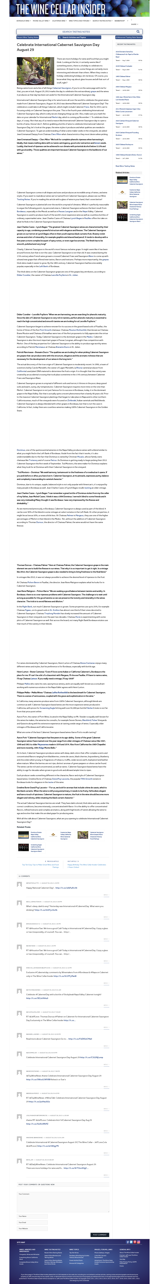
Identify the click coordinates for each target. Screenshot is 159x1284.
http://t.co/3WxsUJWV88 (38, 1079)
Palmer (70, 515)
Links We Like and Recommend (100, 1256)
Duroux (39, 522)
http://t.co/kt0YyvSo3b (46, 910)
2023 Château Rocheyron (124, 144)
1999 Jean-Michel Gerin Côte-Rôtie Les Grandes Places (128, 98)
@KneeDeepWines (32, 1071)
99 (140, 90)
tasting (88, 488)
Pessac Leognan (66, 211)
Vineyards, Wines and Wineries (29, 1254)
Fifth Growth (87, 779)
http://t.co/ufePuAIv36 (66, 888)
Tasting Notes (23, 199)
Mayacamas (43, 744)
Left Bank (43, 266)
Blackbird (86, 720)
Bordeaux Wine (23, 21)
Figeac (28, 610)
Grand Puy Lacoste (60, 779)
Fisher (94, 720)
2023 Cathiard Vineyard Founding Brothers (127, 134)
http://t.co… (70, 1020)
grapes (105, 259)
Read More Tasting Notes (125, 166)
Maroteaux (40, 347)
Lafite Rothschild (60, 692)
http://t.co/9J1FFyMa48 (65, 976)
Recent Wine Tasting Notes (27, 37)
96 (140, 103)
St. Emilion (55, 610)
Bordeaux (21, 211)
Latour (34, 678)
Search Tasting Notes (102, 21)
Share (133, 24)
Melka (27, 684)
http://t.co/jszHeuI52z (39, 1101)
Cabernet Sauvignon (61, 88)
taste (50, 782)
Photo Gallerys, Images (102, 1252)
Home (122, 1266)
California (21, 371)
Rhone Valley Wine (41, 21)
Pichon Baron (34, 582)
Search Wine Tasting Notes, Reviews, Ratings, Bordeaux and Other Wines (53, 1262)
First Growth (45, 330)
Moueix (80, 456)
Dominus (21, 450)
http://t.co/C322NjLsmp (91, 1057)
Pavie (78, 617)
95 (140, 60)
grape (93, 91)
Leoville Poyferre (59, 275)
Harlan (90, 708)
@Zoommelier (31, 1053)
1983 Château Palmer (123, 76)
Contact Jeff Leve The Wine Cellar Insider (129, 1255)
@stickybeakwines (33, 990)
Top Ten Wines (74, 1252)
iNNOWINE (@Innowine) (34, 1137)
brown (97, 143)
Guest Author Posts (76, 1260)
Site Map (122, 1259)
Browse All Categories (76, 1263)
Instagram (138, 1242)
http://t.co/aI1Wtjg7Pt (48, 1146)
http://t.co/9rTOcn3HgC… (76, 1168)
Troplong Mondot (52, 613)
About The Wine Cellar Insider (129, 1252)
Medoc (90, 337)
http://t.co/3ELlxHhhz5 (37, 998)
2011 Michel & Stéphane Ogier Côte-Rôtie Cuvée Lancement (128, 110)
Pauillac (87, 218)
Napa (85, 211)
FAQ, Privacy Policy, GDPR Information (128, 1262)
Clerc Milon (56, 134)
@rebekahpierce (32, 1093)
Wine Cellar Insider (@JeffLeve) (38, 968)
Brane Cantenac (87, 663)
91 (140, 69)
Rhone (79, 367)
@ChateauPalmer (33, 1012)
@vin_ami (29, 1160)
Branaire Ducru (62, 347)
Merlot (55, 117)
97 (140, 115)
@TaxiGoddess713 (33, 924)
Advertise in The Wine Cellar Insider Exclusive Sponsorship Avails (104, 1262)
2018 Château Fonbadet (124, 66)
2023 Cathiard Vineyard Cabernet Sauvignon (127, 122)
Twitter (131, 1242)
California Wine (58, 21)
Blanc (91, 256)
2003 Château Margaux (123, 87)
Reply (106, 895)
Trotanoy (33, 460)
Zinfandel (71, 400)
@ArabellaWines (32, 1034)
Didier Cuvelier (23, 275)
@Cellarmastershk (33, 902)
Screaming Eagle (47, 708)
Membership (120, 21)
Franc (86, 107)
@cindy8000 (30, 946)
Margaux (80, 515)
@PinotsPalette (32, 883)
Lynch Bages (76, 218)
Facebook (127, 1242)
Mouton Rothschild (77, 330)
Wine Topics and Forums (79, 21)
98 (140, 80)
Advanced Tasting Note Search (130, 37)
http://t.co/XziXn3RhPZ (37, 1124)
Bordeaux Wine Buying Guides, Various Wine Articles (79, 1256)
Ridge (41, 748)
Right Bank (27, 606)
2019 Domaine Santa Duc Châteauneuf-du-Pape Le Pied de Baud (127, 54)
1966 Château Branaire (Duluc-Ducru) (129, 155)
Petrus (54, 460)
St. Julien (73, 275)
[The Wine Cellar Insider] (61, 8)
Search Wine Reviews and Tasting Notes (52, 1256)
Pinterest (134, 1242)
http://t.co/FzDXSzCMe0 (80, 1039)
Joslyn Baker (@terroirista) (36, 1115)
